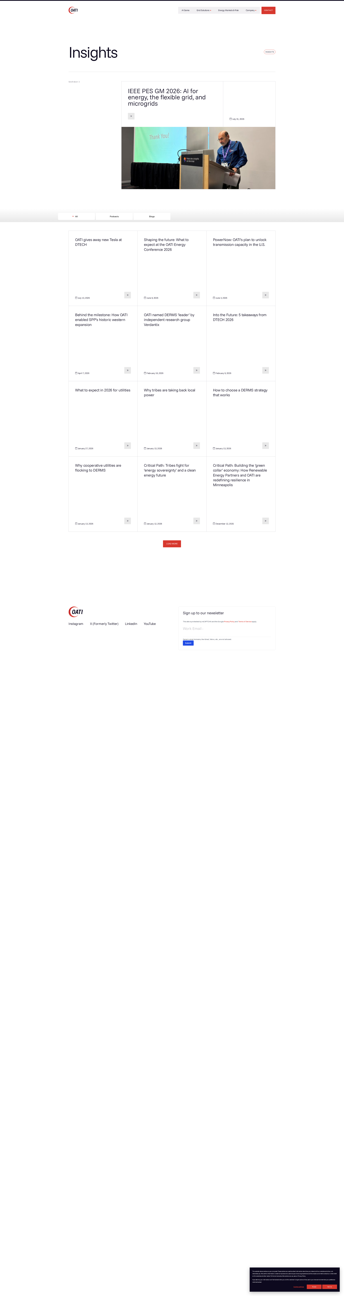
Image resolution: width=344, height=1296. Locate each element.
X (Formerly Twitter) (104, 624)
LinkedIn (131, 624)
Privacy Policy (229, 621)
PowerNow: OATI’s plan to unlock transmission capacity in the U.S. (239, 242)
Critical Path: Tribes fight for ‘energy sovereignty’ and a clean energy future (170, 470)
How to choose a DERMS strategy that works (240, 392)
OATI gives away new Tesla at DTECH (98, 242)
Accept (314, 1287)
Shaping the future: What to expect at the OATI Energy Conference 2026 (166, 244)
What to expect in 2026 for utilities (102, 390)
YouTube (150, 624)
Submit (188, 643)
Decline (329, 1287)
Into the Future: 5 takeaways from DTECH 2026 (239, 317)
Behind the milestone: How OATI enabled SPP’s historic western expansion (101, 319)
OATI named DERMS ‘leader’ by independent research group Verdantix (169, 319)
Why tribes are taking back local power (169, 392)
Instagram (76, 624)
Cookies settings (298, 1287)
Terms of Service (245, 621)
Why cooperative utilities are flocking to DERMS (98, 467)
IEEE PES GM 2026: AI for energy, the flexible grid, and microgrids (167, 97)
